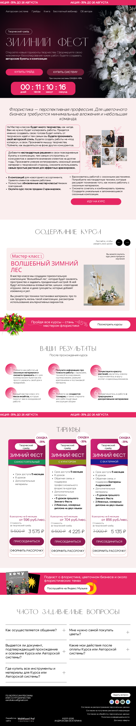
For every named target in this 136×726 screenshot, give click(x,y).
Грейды (36, 11)
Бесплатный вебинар (65, 11)
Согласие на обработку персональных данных (108, 714)
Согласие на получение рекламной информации (107, 711)
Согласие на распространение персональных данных (105, 707)
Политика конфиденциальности (115, 717)
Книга (47, 11)
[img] (111, 702)
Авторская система (17, 11)
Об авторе (86, 11)
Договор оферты (121, 720)
